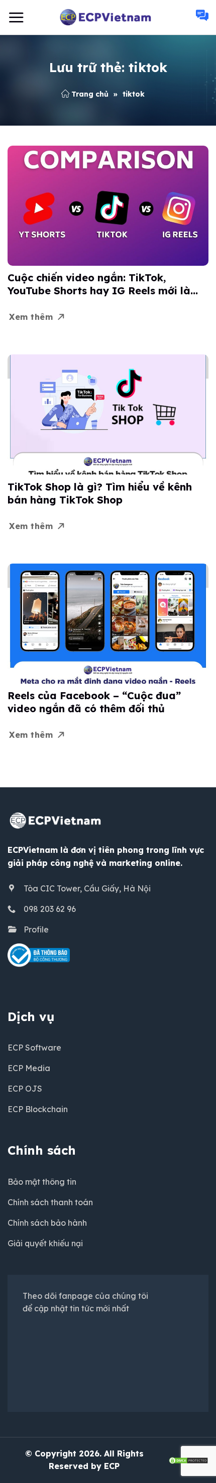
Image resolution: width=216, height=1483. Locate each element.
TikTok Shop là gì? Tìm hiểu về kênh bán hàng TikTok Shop (100, 493)
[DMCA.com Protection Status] (188, 1459)
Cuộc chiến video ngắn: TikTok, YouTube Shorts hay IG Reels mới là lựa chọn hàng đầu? (99, 284)
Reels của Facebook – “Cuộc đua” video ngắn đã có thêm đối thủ (94, 702)
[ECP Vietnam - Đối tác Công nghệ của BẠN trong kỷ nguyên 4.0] (108, 17)
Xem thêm (31, 317)
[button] (16, 17)
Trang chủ (90, 94)
